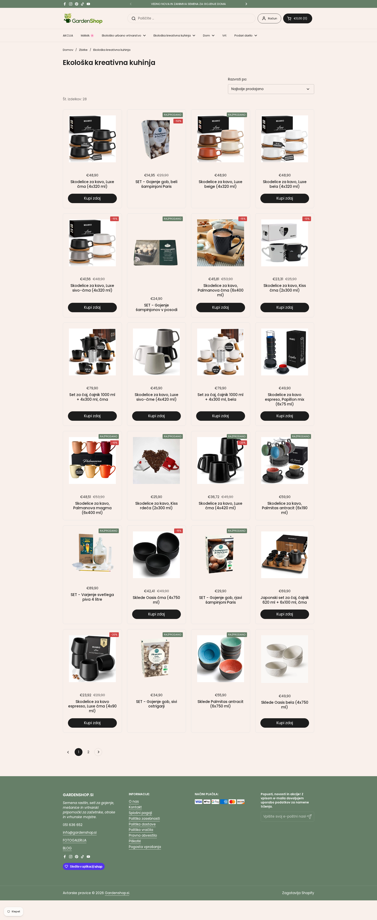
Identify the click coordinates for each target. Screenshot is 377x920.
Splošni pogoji (140, 812)
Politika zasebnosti (144, 818)
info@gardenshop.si (80, 832)
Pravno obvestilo (143, 835)
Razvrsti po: (237, 79)
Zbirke (83, 50)
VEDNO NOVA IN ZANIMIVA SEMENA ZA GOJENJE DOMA (188, 4)
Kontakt (135, 807)
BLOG (67, 848)
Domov (68, 50)
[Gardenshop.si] (83, 18)
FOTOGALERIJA (74, 840)
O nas (134, 801)
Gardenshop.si (117, 893)
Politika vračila (141, 829)
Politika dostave (142, 824)
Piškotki (135, 841)
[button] (297, 18)
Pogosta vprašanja (145, 846)
